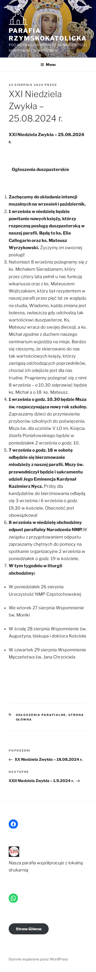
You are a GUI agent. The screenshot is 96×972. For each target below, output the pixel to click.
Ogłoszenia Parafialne (41, 715)
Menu (51, 64)
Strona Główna (28, 929)
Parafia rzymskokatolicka (48, 34)
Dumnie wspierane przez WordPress (38, 959)
